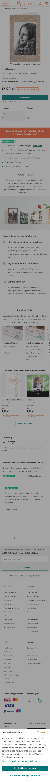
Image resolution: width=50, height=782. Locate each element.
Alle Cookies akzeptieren (25, 768)
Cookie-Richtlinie (9, 761)
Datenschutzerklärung (27, 761)
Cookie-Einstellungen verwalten (25, 775)
